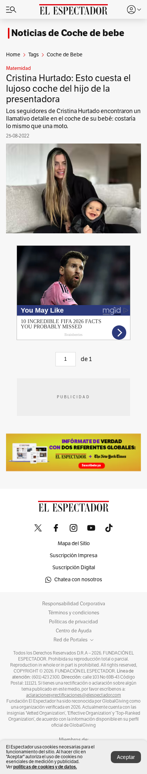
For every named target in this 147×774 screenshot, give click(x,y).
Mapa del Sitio (74, 543)
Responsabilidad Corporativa (73, 603)
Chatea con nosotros (78, 579)
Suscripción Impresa (73, 555)
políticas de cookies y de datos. (45, 766)
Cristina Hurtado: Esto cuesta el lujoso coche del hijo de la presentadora (68, 89)
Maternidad (18, 68)
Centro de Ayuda (74, 630)
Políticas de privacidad (73, 621)
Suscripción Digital (73, 567)
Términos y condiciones (73, 612)
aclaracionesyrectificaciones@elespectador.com (73, 695)
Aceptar (126, 757)
